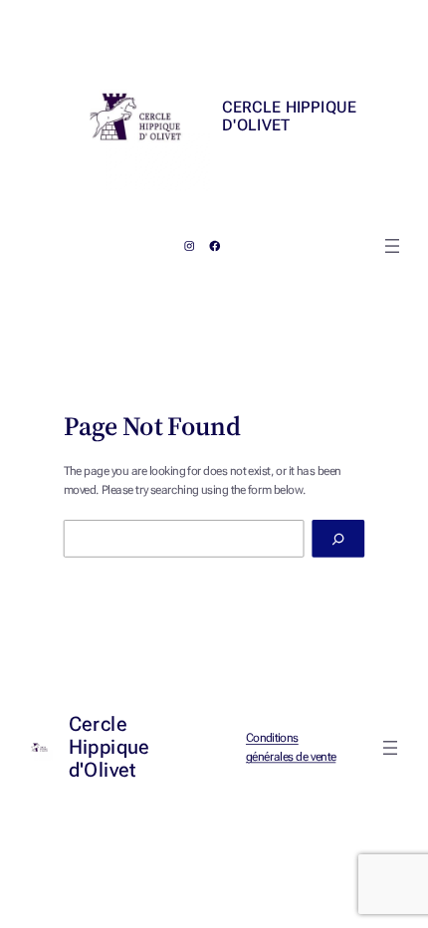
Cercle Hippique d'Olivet (288, 116)
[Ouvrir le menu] (392, 246)
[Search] (338, 539)
